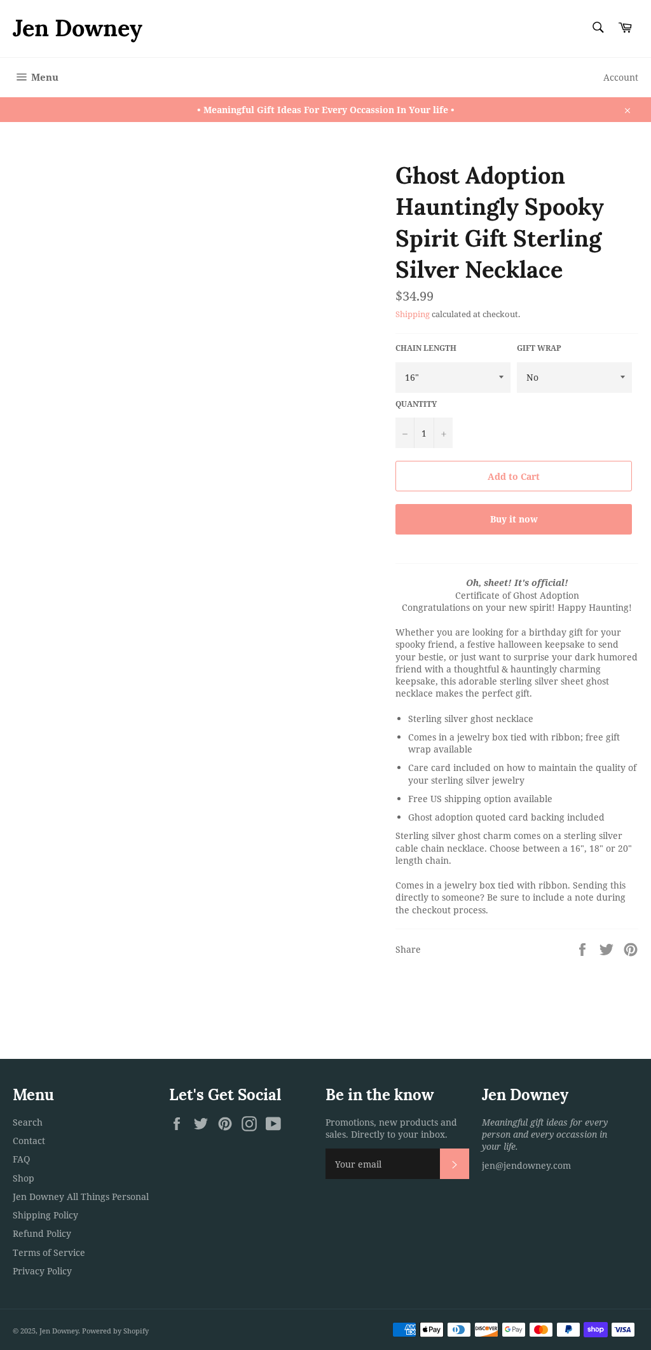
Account (620, 77)
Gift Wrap (539, 348)
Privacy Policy (42, 1271)
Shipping (412, 314)
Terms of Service (49, 1252)
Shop (23, 1178)
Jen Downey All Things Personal (81, 1196)
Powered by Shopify (115, 1330)
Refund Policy (42, 1233)
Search (28, 1122)
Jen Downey (77, 28)
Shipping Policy (45, 1215)
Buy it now (514, 519)
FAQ (21, 1159)
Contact (29, 1141)
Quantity (416, 404)
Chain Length (425, 348)
